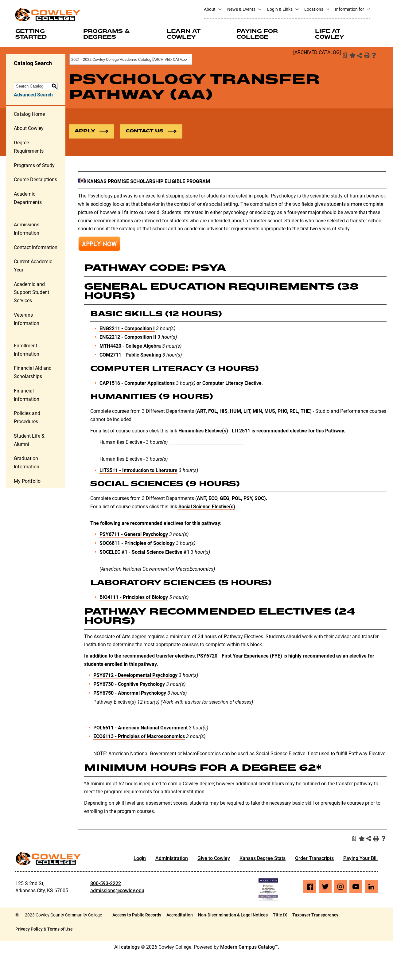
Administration (171, 858)
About (210, 9)
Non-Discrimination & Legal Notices (233, 914)
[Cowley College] (47, 14)
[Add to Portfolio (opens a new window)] (352, 55)
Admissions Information (26, 229)
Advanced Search (33, 95)
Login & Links (280, 9)
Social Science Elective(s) (206, 507)
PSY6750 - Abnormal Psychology (129, 693)
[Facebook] (309, 886)
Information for (350, 9)
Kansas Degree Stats (262, 858)
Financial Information (26, 395)
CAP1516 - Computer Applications (137, 383)
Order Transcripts (314, 858)
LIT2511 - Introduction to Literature (138, 470)
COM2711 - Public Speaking (130, 355)
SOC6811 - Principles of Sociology (137, 543)
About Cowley (29, 128)
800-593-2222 (105, 883)
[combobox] (130, 59)
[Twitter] (325, 886)
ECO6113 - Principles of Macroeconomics (139, 736)
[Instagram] (340, 886)
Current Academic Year (33, 266)
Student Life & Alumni (29, 440)
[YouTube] (355, 886)
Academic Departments (28, 198)
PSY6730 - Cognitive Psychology (129, 684)
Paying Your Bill (360, 858)
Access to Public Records (136, 914)
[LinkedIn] (371, 886)
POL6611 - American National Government (140, 728)
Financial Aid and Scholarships (33, 372)
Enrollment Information (26, 350)
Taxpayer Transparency (315, 914)
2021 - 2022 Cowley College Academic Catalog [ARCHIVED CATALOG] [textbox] (131, 59)
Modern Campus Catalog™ (249, 947)
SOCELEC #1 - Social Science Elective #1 (144, 552)
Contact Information (35, 247)
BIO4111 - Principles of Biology (133, 597)
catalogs (130, 947)
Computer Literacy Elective (232, 383)
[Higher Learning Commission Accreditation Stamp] (268, 889)
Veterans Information (26, 319)
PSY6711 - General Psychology (133, 534)
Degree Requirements (29, 147)
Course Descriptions (35, 179)
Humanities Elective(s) (203, 431)
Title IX (280, 914)
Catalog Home (29, 114)
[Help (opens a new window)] (374, 55)
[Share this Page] (359, 56)
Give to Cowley (213, 858)
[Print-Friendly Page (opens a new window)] (366, 55)
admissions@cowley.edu (117, 890)
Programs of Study (34, 165)
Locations (314, 9)
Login (140, 858)
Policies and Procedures (27, 417)
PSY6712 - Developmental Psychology (135, 675)
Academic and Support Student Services (31, 292)
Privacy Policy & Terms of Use (44, 929)
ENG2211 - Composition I (127, 328)
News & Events (241, 9)
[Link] (99, 250)
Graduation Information (26, 462)
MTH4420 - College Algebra (130, 346)
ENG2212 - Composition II (127, 337)
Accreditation (179, 914)
